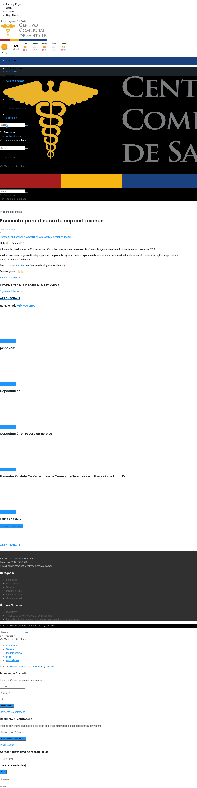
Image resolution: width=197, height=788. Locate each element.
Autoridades (12, 660)
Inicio (3, 212)
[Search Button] (26, 192)
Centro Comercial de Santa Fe (24, 626)
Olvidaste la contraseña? (13, 712)
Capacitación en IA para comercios (26, 434)
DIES (9, 657)
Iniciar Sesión (7, 745)
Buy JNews (12, 15)
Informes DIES (14, 591)
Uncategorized (14, 598)
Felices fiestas (10, 519)
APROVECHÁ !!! (10, 545)
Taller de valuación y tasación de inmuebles (29, 616)
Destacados (12, 583)
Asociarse (12, 60)
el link (21, 265)
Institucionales (14, 212)
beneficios (11, 580)
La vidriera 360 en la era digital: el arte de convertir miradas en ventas (43, 619)
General (10, 587)
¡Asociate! (7, 348)
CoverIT (50, 626)
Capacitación (10, 391)
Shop (9, 8)
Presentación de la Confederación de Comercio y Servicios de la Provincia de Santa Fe (62, 476)
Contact (10, 12)
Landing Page (13, 4)
